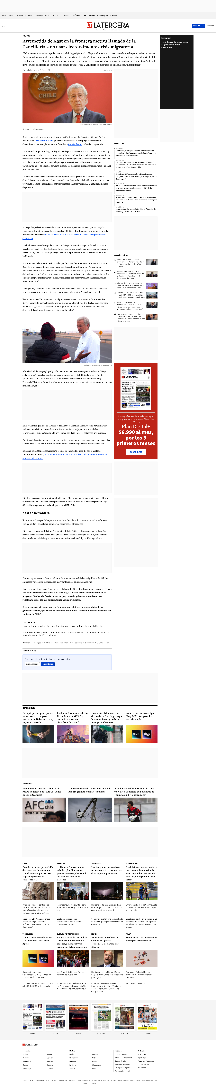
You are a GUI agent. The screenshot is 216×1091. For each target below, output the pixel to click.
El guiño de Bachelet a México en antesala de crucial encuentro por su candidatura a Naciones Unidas (130, 285)
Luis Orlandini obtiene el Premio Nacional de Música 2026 (70, 973)
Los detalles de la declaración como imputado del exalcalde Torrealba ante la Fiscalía (62, 626)
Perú (96, 643)
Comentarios (39, 129)
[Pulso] (55, 1030)
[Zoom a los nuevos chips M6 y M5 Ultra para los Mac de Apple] (142, 734)
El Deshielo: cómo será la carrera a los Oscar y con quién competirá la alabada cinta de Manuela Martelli (71, 986)
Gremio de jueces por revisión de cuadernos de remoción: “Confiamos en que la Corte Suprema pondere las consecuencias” (135, 153)
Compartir (28, 129)
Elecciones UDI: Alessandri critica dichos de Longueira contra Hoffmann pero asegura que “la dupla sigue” (136, 176)
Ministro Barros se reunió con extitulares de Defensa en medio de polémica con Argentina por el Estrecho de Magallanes (130, 274)
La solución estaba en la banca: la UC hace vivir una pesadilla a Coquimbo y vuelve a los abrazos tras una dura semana (141, 923)
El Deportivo (49, 15)
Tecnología (39, 15)
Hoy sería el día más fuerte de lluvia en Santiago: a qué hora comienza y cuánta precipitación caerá (107, 718)
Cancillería (55, 643)
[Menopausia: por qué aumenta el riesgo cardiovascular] (142, 958)
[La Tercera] (32, 1030)
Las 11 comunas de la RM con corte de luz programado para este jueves (89, 790)
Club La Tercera (89, 15)
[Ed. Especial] (101, 1030)
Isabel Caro (30, 70)
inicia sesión (32, 664)
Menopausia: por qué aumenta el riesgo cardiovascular (141, 939)
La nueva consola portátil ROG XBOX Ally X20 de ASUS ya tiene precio (37, 984)
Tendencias (96, 863)
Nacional (20, 15)
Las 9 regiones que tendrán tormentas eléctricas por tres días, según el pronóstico (106, 870)
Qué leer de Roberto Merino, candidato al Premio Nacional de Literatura (139, 975)
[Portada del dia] (135, 409)
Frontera (90, 643)
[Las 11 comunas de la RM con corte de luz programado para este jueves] (90, 810)
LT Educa (113, 15)
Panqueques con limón (135, 983)
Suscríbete (48, 664)
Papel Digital (102, 15)
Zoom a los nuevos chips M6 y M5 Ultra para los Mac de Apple (140, 716)
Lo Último (76, 15)
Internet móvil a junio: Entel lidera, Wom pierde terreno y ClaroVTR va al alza (136, 210)
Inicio (4, 15)
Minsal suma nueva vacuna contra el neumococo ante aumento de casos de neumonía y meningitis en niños (136, 200)
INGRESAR (210, 26)
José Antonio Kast (66, 643)
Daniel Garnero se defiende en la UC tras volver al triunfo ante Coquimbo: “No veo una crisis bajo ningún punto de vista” (141, 873)
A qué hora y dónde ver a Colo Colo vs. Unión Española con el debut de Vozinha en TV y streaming (134, 791)
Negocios (28, 15)
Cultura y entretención (68, 934)
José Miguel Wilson (45, 70)
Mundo (59, 15)
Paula (128, 934)
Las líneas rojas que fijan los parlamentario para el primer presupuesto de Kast (69, 922)
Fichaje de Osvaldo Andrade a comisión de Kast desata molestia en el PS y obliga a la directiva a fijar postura (130, 263)
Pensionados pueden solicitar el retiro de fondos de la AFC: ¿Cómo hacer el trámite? (41, 791)
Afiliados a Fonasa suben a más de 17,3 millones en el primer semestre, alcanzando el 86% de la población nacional (136, 188)
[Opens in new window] (78, 1030)
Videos (66, 15)
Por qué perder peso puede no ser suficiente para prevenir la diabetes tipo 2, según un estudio (37, 718)
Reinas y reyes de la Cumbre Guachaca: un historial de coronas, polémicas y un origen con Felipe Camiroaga (72, 942)
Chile (101, 643)
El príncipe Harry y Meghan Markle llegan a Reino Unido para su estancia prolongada (107, 975)
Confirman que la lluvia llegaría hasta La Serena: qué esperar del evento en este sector (107, 922)
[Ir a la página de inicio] (108, 25)
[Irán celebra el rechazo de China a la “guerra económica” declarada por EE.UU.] (107, 958)
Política (11, 15)
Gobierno (107, 643)
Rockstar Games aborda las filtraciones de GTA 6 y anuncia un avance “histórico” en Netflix (72, 718)
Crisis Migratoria (38, 643)
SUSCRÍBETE (136, 452)
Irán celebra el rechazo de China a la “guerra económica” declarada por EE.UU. (104, 942)
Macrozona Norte (80, 643)
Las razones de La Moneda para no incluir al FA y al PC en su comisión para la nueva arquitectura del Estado (131, 295)
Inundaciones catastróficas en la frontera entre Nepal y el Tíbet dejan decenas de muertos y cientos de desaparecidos (106, 987)
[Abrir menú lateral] (4, 26)
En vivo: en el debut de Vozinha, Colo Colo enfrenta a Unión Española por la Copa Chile (141, 907)
